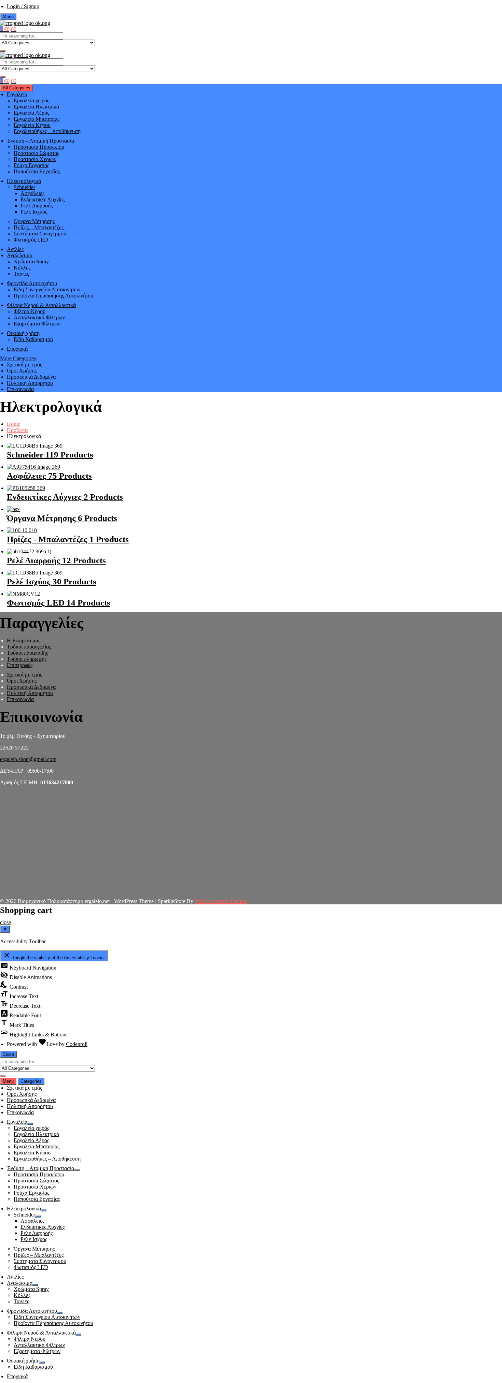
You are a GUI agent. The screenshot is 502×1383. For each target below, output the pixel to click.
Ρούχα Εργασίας (31, 165)
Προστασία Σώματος (36, 153)
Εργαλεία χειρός (31, 100)
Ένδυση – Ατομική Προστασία (40, 141)
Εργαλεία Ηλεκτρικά (36, 107)
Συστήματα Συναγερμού (40, 233)
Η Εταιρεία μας (23, 640)
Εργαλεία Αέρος (31, 113)
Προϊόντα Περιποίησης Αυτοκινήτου (53, 296)
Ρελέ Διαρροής (36, 205)
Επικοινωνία (20, 389)
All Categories (16, 87)
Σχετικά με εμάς (24, 364)
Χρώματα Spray (31, 261)
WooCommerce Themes (221, 901)
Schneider (24, 187)
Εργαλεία (17, 94)
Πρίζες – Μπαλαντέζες (39, 227)
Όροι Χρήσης (22, 371)
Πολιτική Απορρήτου (30, 383)
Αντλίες (15, 249)
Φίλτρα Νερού (29, 311)
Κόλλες (22, 268)
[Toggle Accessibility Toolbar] (5, 929)
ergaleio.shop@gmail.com (28, 759)
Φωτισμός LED (31, 240)
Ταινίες (21, 274)
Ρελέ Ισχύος (33, 212)
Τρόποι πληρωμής (26, 659)
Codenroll (76, 1044)
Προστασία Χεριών (35, 159)
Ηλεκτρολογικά (24, 181)
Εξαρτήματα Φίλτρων (37, 323)
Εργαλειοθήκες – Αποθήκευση (47, 131)
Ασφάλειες (32, 193)
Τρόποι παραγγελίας (29, 647)
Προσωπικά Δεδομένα (31, 377)
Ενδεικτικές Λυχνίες (42, 199)
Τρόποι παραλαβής (27, 653)
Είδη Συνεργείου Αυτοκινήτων (47, 289)
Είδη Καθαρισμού (33, 339)
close (5, 922)
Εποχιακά (17, 349)
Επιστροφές (19, 665)
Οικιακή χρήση (23, 333)
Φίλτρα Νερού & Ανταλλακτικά (41, 305)
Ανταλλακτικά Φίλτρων (39, 317)
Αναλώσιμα (19, 255)
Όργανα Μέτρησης (34, 221)
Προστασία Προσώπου (39, 147)
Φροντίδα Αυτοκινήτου (32, 283)
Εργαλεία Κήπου (32, 125)
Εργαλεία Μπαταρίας (36, 119)
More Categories (18, 358)
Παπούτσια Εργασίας (37, 171)
